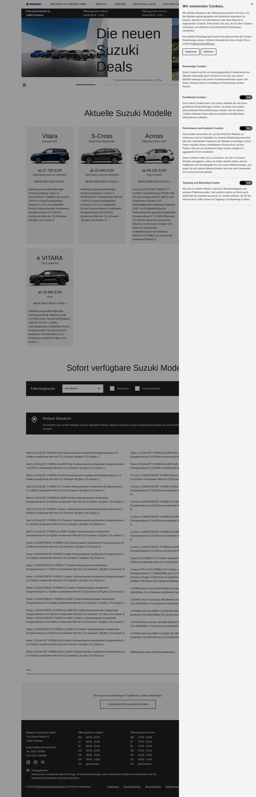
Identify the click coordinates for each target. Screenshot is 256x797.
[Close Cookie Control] (252, 4)
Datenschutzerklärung (202, 43)
